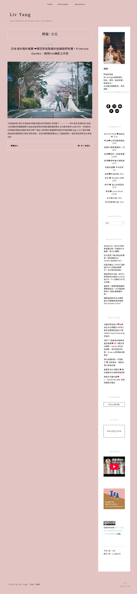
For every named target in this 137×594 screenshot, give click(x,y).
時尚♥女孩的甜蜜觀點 (114, 140)
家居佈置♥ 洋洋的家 (114, 167)
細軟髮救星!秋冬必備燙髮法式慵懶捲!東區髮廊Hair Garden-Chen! (113, 301)
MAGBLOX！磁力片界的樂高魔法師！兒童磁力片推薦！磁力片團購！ (114, 249)
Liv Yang (20, 14)
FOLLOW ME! (114, 404)
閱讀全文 (14, 146)
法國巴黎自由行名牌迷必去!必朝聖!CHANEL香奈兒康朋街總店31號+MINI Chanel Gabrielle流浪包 (114, 330)
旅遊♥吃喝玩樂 (112, 174)
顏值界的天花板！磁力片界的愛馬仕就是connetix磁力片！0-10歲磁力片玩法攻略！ (114, 278)
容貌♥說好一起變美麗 (114, 154)
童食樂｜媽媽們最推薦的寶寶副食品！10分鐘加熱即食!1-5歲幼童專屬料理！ (114, 290)
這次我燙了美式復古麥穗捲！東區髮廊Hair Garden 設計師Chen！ (114, 258)
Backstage (80, 4)
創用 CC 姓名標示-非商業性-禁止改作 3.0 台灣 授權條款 (114, 530)
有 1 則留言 (85, 146)
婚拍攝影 (49, 44)
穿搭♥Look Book (114, 191)
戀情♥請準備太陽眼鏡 (114, 160)
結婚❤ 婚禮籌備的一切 (114, 147)
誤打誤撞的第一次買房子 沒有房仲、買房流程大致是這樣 (114, 362)
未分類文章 (112, 198)
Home (49, 4)
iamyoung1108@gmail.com (116, 92)
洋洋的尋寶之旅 (112, 202)
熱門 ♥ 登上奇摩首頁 (114, 184)
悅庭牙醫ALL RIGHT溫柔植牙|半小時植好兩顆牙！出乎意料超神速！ (114, 267)
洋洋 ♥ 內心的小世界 (114, 178)
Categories (63, 4)
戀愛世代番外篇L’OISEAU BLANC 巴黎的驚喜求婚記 (114, 379)
